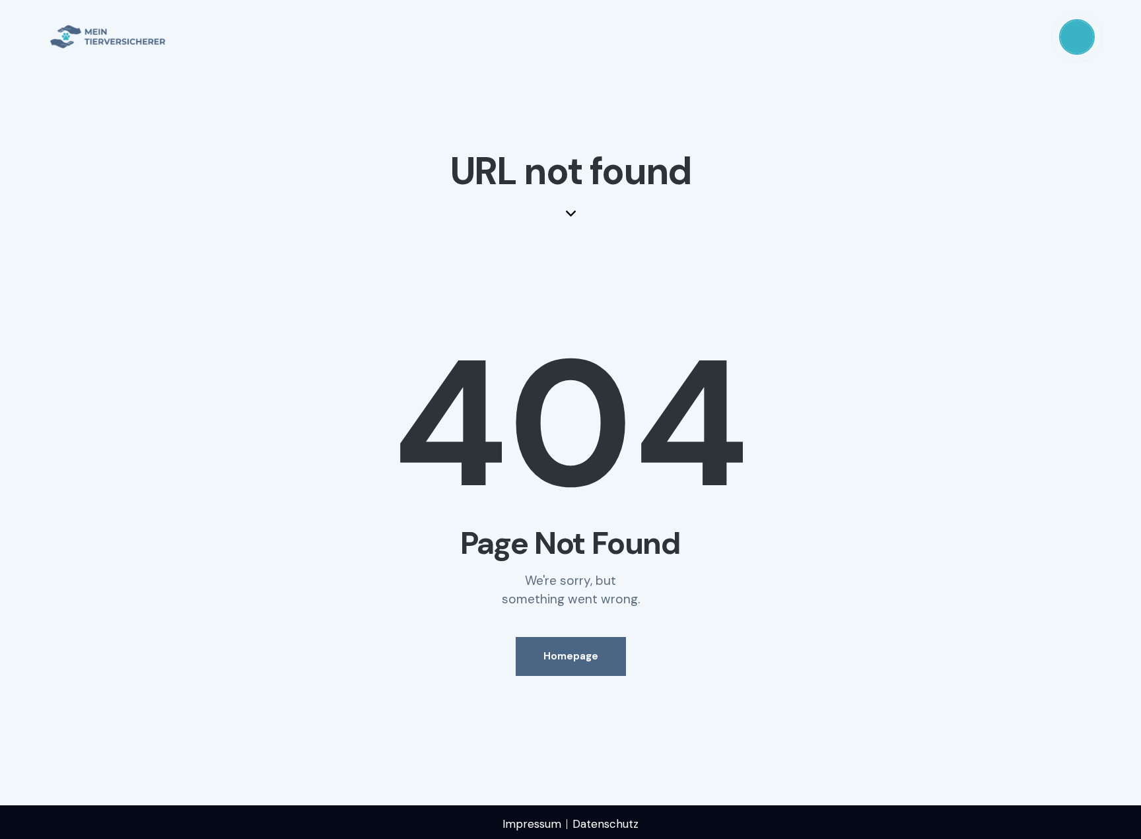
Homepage (570, 656)
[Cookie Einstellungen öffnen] (29, 822)
